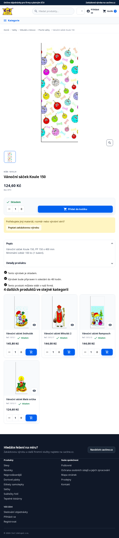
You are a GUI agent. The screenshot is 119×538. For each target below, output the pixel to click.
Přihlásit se (10, 516)
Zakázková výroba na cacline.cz (100, 2)
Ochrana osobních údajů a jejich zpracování (85, 470)
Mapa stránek (69, 474)
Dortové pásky (12, 479)
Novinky (8, 470)
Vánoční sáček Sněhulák (19, 333)
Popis (9, 243)
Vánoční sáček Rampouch (96, 333)
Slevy (6, 465)
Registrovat (10, 521)
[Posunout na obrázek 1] (10, 157)
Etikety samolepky (14, 484)
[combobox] (53, 11)
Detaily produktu (16, 263)
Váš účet (8, 506)
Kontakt (65, 484)
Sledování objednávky (16, 512)
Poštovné (66, 465)
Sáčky (7, 489)
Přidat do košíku (75, 209)
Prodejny (66, 479)
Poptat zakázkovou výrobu (23, 227)
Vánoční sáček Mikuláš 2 (57, 333)
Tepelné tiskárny (13, 498)
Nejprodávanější (13, 474)
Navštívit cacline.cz (101, 449)
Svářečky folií (11, 493)
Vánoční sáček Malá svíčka (21, 399)
